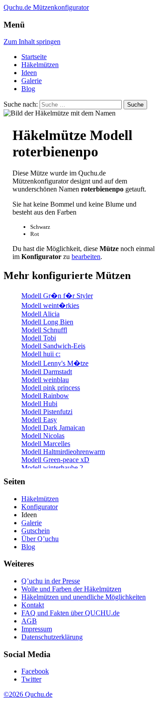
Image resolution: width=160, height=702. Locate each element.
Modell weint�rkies (50, 305)
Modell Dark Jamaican (53, 427)
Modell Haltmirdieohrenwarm (63, 451)
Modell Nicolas (42, 435)
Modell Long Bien (47, 322)
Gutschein (35, 530)
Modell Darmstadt (46, 371)
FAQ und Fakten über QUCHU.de (70, 613)
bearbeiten (86, 256)
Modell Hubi (39, 403)
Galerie (31, 80)
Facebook (35, 671)
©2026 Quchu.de (28, 694)
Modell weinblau (45, 379)
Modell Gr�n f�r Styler (57, 295)
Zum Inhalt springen (32, 41)
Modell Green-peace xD (55, 459)
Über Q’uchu (40, 538)
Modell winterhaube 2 (52, 467)
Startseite (34, 56)
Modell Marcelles (45, 443)
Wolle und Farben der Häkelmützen (71, 589)
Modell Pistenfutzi (46, 411)
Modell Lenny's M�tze (54, 363)
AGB (29, 621)
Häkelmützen (40, 64)
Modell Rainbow (45, 395)
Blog (28, 88)
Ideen (29, 72)
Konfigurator (39, 507)
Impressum (36, 629)
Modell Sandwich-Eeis (53, 346)
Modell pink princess (50, 387)
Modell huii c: (40, 354)
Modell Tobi (38, 338)
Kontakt (32, 605)
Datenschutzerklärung (52, 637)
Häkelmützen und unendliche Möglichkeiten (83, 597)
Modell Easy (39, 419)
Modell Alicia (40, 314)
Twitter (31, 679)
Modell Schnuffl (44, 330)
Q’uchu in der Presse (50, 581)
